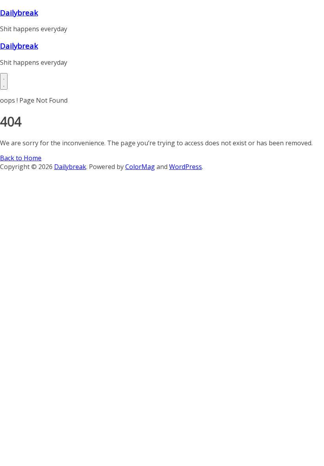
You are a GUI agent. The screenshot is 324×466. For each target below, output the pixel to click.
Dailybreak (19, 12)
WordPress (185, 166)
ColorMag (140, 166)
